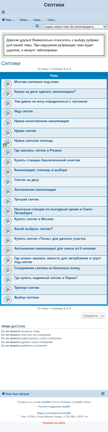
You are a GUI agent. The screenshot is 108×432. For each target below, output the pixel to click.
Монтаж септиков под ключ (36, 82)
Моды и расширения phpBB (54, 413)
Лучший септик (26, 199)
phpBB (46, 402)
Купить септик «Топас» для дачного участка (50, 239)
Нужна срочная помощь (33, 140)
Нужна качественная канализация (41, 121)
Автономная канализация (35, 189)
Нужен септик (25, 131)
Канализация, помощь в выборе (40, 170)
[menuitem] (37, 26)
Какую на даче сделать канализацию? (45, 91)
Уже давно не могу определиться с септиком (50, 101)
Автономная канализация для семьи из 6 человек (55, 248)
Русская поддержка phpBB (54, 406)
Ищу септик (23, 111)
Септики (10, 63)
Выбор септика (26, 297)
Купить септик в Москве (33, 219)
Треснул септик (26, 288)
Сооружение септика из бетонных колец (47, 268)
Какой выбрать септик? (33, 229)
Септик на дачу (26, 180)
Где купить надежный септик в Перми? (46, 278)
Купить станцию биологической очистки (47, 160)
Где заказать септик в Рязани (38, 150)
